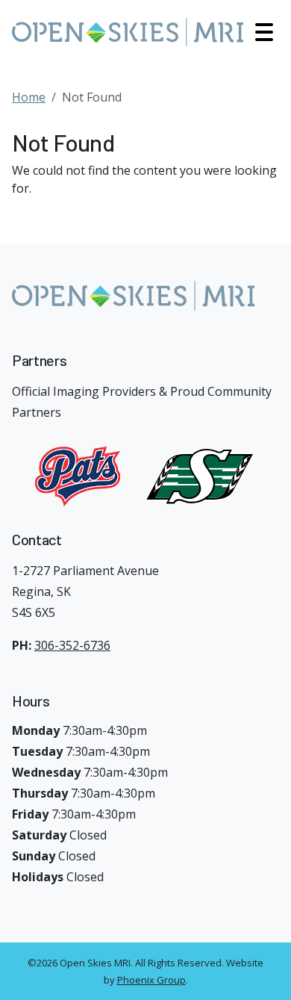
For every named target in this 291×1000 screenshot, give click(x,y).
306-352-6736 (72, 645)
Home (29, 97)
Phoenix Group (151, 980)
